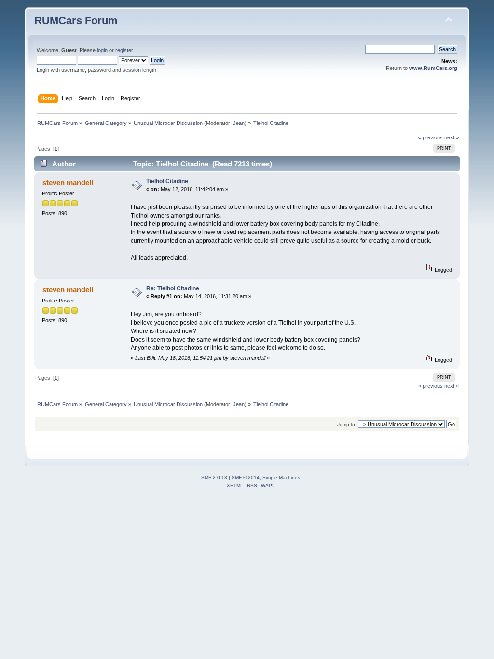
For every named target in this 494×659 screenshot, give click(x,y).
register (124, 50)
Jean (239, 123)
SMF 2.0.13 (214, 477)
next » (451, 137)
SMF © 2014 (246, 477)
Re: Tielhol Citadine (172, 288)
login (102, 50)
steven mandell (67, 182)
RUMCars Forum (76, 20)
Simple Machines (281, 477)
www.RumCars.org (433, 68)
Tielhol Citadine (167, 181)
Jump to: (347, 424)
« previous (430, 137)
